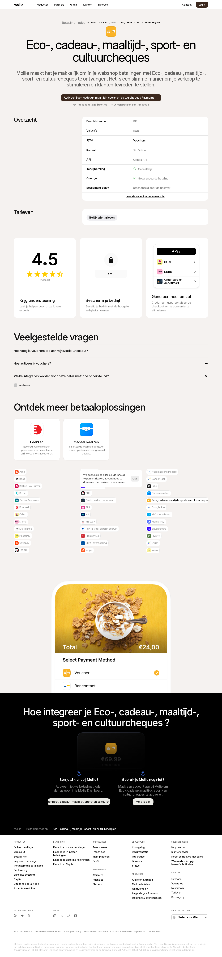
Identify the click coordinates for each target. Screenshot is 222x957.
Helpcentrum (178, 847)
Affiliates (98, 875)
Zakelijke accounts (24, 874)
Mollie (18, 829)
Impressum (139, 931)
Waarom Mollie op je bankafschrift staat (183, 863)
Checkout (19, 851)
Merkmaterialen (141, 884)
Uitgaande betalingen (26, 883)
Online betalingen (24, 847)
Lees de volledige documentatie (145, 196)
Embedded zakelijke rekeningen (71, 859)
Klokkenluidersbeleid (120, 931)
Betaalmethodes (73, 22)
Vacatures (177, 883)
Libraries (137, 861)
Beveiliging (177, 897)
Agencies (98, 879)
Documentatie (140, 851)
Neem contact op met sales (187, 856)
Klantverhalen (140, 888)
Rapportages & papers (144, 893)
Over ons (176, 878)
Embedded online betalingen (69, 847)
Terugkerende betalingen (28, 865)
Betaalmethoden (37, 829)
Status (136, 865)
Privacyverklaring (72, 931)
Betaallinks (20, 856)
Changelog (138, 847)
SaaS (96, 861)
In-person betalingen (26, 861)
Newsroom (177, 888)
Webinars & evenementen (146, 897)
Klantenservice (179, 851)
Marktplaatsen (101, 856)
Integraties (138, 856)
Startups (98, 884)
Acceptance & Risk (24, 888)
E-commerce (100, 847)
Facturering (20, 870)
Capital (18, 879)
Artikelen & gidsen (142, 879)
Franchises (99, 851)
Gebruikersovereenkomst (48, 931)
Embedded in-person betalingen (65, 853)
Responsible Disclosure (96, 931)
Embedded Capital (63, 864)
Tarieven (176, 892)
